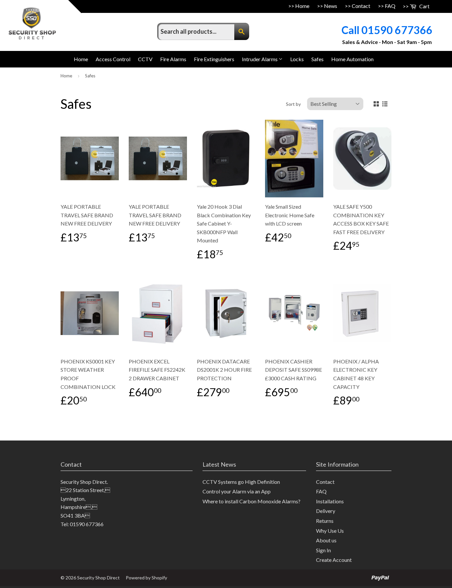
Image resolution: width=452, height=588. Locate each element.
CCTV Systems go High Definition (241, 482)
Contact (361, 6)
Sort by (293, 104)
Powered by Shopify (146, 577)
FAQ (390, 6)
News (330, 6)
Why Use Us (330, 530)
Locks (297, 59)
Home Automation (352, 59)
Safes (317, 59)
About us (326, 540)
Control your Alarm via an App (237, 491)
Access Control (113, 59)
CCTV (145, 59)
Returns (325, 521)
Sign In (323, 550)
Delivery (325, 511)
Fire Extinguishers (214, 59)
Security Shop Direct (98, 577)
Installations (330, 501)
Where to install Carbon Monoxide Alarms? (251, 501)
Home (302, 6)
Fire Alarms (173, 59)
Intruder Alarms (260, 59)
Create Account (334, 560)
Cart (423, 6)
